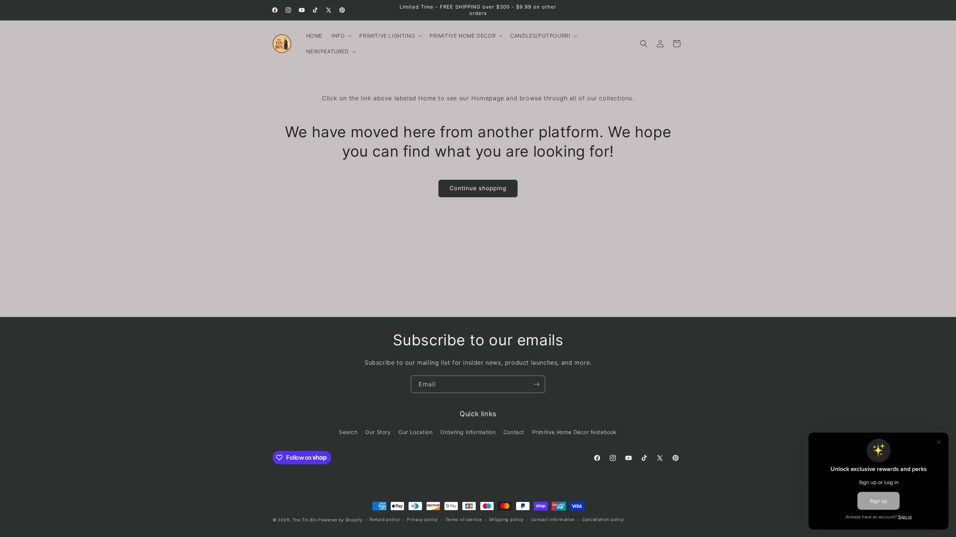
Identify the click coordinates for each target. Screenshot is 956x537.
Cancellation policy (603, 519)
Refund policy (385, 519)
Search (348, 432)
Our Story (378, 432)
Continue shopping (478, 188)
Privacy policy (422, 519)
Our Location (415, 432)
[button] (341, 36)
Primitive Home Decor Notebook (574, 432)
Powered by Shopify (340, 519)
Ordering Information (468, 432)
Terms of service (464, 519)
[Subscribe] (536, 384)
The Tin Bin (304, 519)
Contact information (553, 519)
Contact (513, 432)
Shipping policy (506, 519)
